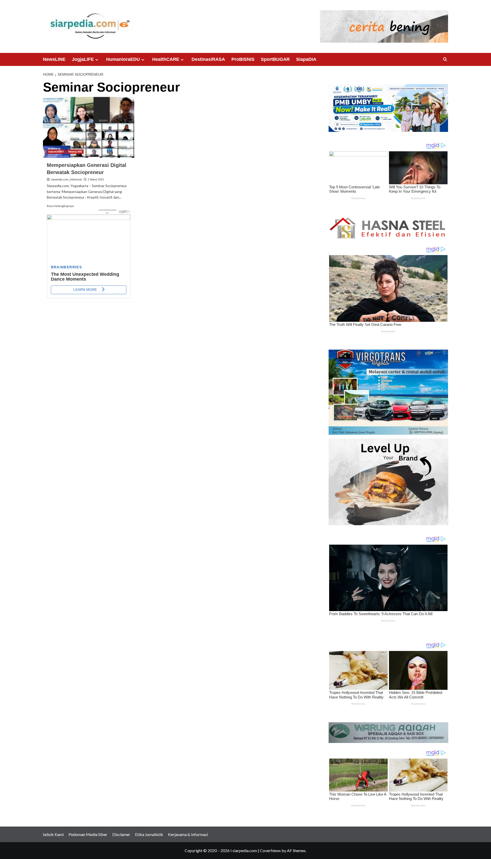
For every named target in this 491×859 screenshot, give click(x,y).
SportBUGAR (275, 59)
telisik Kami (53, 834)
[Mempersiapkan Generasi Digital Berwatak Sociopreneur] (88, 127)
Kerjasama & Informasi (188, 834)
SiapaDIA (306, 59)
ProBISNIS (242, 59)
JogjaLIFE (83, 59)
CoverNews (270, 850)
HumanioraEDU (123, 59)
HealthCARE (165, 59)
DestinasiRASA (208, 59)
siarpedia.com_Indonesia (66, 179)
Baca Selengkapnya (60, 206)
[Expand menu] (97, 60)
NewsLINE (54, 59)
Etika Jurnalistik (149, 834)
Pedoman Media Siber (88, 834)
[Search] (445, 59)
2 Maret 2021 (96, 179)
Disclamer (121, 834)
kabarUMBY (56, 151)
